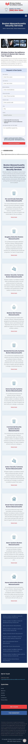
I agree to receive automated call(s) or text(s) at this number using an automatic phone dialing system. (14, 138)
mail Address (6, 87)
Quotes (3, 693)
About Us (3, 690)
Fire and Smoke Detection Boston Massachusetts (14, 200)
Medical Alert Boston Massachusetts (14, 314)
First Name (5, 74)
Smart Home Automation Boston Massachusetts (14, 506)
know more (14, 217)
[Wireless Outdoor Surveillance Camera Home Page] (14, 4)
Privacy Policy (4, 700)
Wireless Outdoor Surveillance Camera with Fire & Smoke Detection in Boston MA (14, 655)
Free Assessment (14, 713)
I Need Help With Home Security (11, 119)
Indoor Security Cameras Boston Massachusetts (14, 468)
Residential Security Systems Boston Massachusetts (14, 352)
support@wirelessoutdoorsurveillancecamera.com (13, 679)
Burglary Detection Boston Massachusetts (14, 238)
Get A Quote (14, 707)
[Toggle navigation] (26, 15)
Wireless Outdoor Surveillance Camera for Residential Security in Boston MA (12, 621)
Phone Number (6, 93)
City (4, 106)
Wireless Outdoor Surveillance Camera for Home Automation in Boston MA (12, 616)
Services (3, 695)
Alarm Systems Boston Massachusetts (14, 544)
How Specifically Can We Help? (10, 125)
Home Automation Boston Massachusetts (14, 583)
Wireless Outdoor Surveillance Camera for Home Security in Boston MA (12, 629)
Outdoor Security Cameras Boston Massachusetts (14, 276)
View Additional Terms (20, 140)
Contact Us (3, 697)
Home (4, 28)
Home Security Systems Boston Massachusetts (14, 390)
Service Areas (10, 28)
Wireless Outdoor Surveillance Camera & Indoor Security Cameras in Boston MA (12, 637)
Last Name (5, 80)
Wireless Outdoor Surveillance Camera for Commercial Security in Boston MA (12, 650)
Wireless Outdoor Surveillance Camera (17, 739)
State (4, 112)
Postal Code (5, 100)
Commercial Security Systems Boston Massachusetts (14, 429)
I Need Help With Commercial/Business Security (13, 122)
